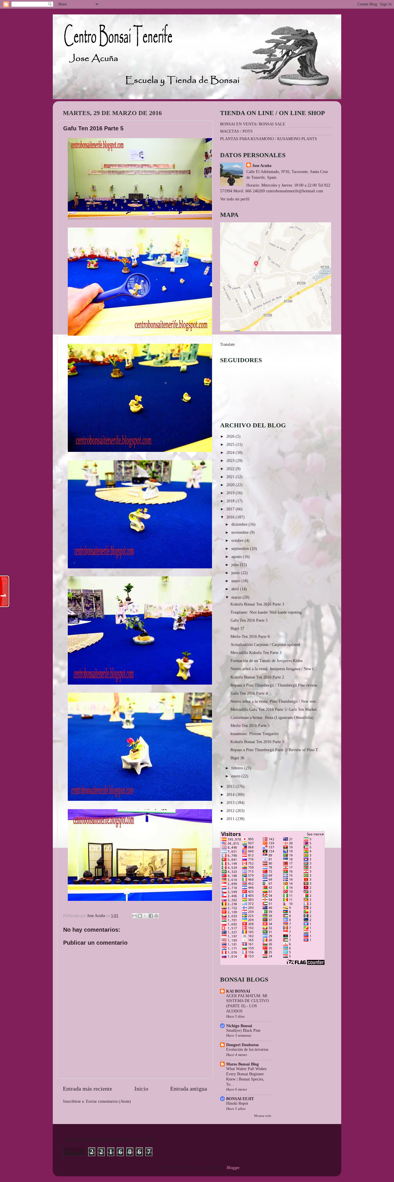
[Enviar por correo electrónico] (134, 916)
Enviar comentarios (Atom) (108, 1101)
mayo (236, 580)
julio (235, 564)
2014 (231, 794)
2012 (231, 810)
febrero (237, 768)
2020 (231, 484)
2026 (231, 436)
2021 (231, 476)
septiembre (240, 548)
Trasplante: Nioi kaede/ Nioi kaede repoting (266, 612)
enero (236, 776)
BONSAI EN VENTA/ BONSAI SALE (252, 124)
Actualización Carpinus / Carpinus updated (265, 644)
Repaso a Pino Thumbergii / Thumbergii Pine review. (274, 685)
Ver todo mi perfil (234, 199)
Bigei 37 (237, 628)
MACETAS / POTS (236, 131)
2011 (231, 818)
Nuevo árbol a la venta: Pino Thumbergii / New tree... (274, 701)
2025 (231, 444)
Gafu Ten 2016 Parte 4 (249, 693)
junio (236, 572)
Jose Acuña (261, 165)
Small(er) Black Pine (243, 1030)
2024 (231, 452)
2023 (231, 460)
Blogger (233, 1167)
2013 (231, 802)
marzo (237, 597)
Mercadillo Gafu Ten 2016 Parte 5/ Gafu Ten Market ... (275, 709)
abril (235, 589)
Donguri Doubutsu (242, 1044)
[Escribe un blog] (140, 916)
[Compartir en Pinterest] (156, 916)
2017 (231, 509)
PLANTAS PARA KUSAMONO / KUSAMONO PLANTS (268, 138)
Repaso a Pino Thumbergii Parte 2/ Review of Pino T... (275, 749)
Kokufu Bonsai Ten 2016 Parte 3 (257, 604)
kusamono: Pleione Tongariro (254, 733)
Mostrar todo (262, 1115)
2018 (231, 501)
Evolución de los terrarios (247, 1049)
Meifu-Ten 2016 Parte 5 (250, 725)
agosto (237, 556)
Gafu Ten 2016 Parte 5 (249, 620)
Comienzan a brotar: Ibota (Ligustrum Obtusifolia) (272, 717)
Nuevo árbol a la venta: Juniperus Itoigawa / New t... (273, 668)
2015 (231, 786)
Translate (227, 344)
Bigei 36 (237, 758)
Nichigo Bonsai (239, 1025)
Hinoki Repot (237, 1103)
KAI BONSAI (238, 991)
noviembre (240, 532)
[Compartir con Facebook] (151, 916)
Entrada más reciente (87, 1088)
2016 (231, 517)
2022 (231, 468)
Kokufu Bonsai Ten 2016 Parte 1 (257, 741)
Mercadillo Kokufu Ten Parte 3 (256, 652)
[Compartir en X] (145, 916)
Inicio (141, 1088)
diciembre (240, 524)
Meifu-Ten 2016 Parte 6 (250, 636)
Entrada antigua (188, 1088)
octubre (238, 540)
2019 (231, 493)
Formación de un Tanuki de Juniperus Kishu (266, 660)
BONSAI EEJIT (240, 1098)
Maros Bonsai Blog (242, 1064)
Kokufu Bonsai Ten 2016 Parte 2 (257, 677)
